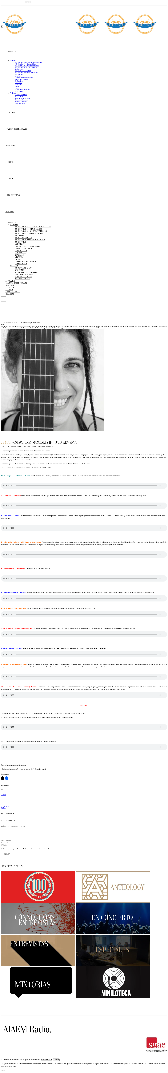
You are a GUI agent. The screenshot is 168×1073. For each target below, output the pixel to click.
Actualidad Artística (17, 446)
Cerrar (3, 1070)
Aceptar (56, 1060)
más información (46, 1060)
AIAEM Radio (41, 446)
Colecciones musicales (29, 446)
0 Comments (49, 446)
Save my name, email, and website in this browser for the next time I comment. (29, 849)
